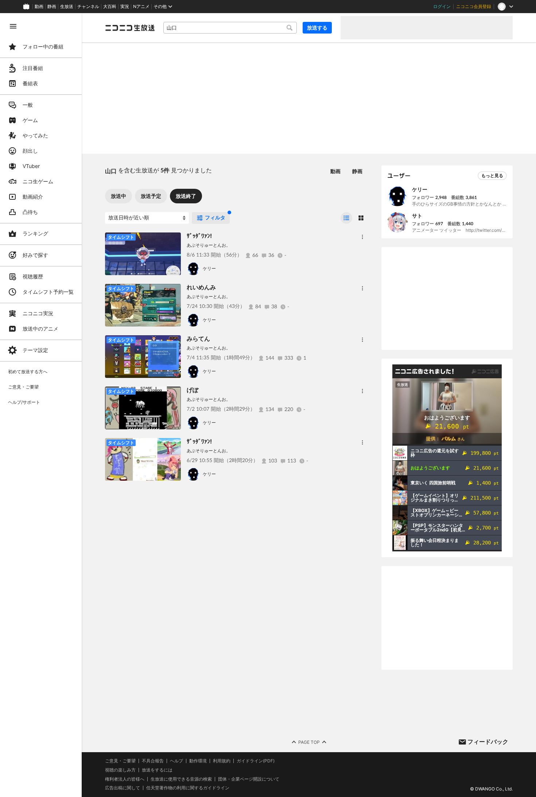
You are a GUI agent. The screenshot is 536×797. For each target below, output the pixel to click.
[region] (41, 405)
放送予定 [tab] (151, 196)
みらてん (198, 338)
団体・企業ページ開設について (248, 779)
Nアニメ (141, 6)
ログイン (442, 6)
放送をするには (157, 770)
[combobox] (230, 28)
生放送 (66, 6)
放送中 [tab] (118, 196)
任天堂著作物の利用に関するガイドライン (187, 788)
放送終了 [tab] (186, 196)
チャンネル (88, 6)
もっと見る (492, 175)
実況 (124, 6)
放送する (317, 27)
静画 (51, 6)
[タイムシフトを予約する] (173, 240)
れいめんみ (201, 287)
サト (417, 215)
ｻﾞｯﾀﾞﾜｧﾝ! (199, 235)
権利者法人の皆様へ (124, 779)
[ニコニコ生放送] (130, 27)
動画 (39, 6)
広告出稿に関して (122, 787)
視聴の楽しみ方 (120, 770)
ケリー (209, 268)
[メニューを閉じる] (13, 26)
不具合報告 (153, 761)
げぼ (192, 390)
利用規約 (221, 761)
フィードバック (487, 741)
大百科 (109, 6)
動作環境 (198, 761)
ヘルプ (176, 761)
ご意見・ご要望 (120, 760)
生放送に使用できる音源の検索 (181, 779)
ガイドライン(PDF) (256, 761)
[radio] (346, 218)
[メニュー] (362, 237)
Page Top (309, 742)
